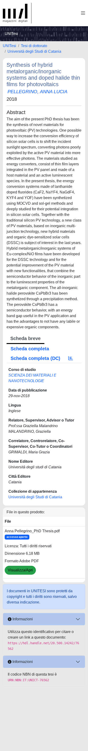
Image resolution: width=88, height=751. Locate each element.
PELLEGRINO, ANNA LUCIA (37, 91)
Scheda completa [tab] (30, 348)
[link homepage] (17, 13)
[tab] (70, 358)
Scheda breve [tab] (25, 338)
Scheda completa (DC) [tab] (35, 358)
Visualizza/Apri (20, 570)
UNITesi (9, 46)
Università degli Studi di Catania (34, 51)
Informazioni (22, 619)
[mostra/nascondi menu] (83, 13)
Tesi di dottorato (34, 46)
